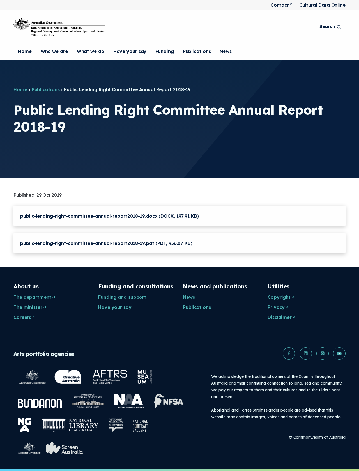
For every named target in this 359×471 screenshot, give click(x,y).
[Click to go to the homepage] (59, 27)
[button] (289, 353)
